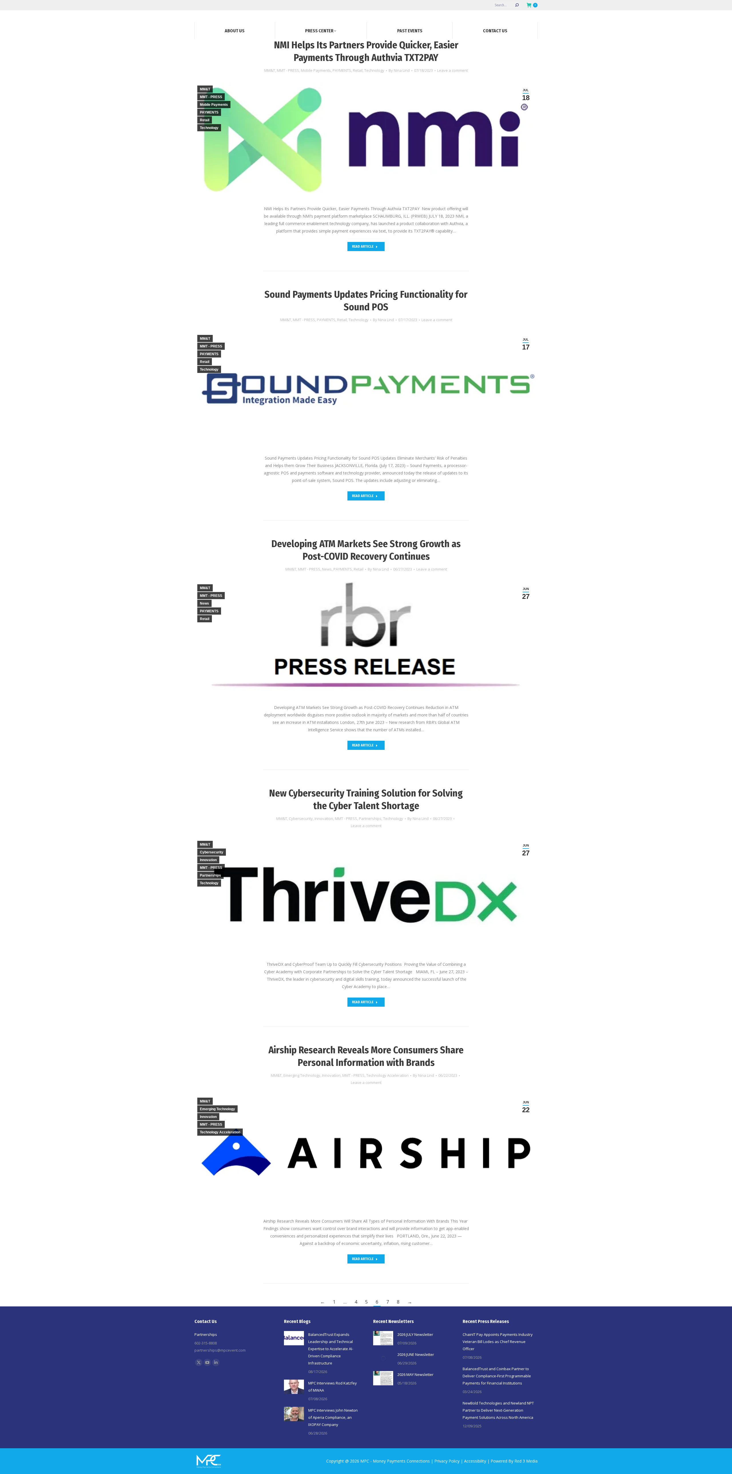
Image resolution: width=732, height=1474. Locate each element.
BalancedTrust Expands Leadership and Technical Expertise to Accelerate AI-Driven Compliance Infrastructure (330, 1349)
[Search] (517, 5)
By (399, 70)
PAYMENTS (342, 70)
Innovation (324, 818)
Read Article (362, 247)
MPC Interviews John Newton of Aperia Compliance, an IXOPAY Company (333, 1417)
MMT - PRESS (288, 70)
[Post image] (294, 1338)
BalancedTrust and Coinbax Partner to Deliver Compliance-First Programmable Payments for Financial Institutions (497, 1376)
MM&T (269, 70)
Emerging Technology (301, 1075)
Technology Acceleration (387, 1075)
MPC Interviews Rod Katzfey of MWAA (332, 1386)
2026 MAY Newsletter (415, 1374)
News (327, 569)
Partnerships (370, 818)
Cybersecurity (301, 818)
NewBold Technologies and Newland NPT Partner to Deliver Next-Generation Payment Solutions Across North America (498, 1410)
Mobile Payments (316, 70)
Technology (374, 70)
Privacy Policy (447, 1461)
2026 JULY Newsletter (415, 1334)
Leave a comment (452, 70)
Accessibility (475, 1461)
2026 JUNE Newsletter (415, 1354)
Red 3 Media (526, 1461)
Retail (358, 70)
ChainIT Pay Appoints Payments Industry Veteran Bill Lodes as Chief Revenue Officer (498, 1341)
